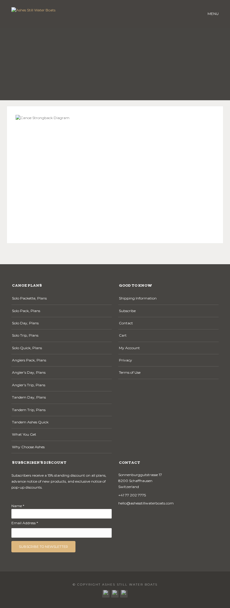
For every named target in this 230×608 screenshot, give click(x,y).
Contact (126, 323)
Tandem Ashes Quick (30, 422)
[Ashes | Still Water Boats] (106, 592)
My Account (129, 348)
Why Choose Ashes (28, 447)
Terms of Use (129, 372)
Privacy (125, 360)
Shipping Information (138, 298)
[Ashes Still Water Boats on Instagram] (124, 592)
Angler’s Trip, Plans (28, 385)
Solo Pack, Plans (26, 310)
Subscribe (127, 310)
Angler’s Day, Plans (29, 372)
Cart (123, 335)
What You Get (24, 434)
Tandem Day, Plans (29, 397)
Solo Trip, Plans (25, 335)
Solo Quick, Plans (27, 348)
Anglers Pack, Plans (29, 360)
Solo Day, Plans (25, 323)
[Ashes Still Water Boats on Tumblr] (115, 592)
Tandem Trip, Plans (29, 410)
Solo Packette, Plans (29, 298)
